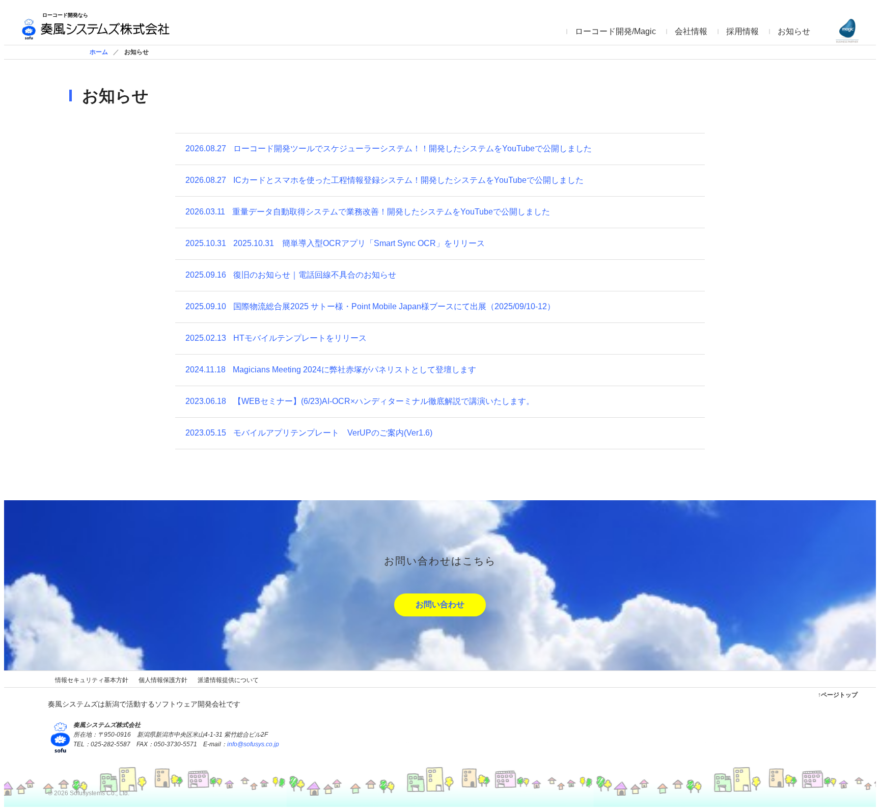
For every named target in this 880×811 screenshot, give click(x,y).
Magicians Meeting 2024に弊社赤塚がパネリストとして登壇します (330, 369)
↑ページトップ (838, 694)
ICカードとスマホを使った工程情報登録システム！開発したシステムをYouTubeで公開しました (384, 180)
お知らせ (794, 31)
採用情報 (742, 31)
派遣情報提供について (228, 680)
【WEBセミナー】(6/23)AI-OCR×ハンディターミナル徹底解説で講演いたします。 (359, 401)
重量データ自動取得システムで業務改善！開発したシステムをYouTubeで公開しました (367, 211)
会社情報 (691, 31)
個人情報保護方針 (163, 680)
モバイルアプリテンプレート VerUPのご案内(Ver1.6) (308, 432)
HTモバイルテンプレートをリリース (276, 338)
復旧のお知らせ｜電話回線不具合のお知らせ (290, 275)
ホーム (99, 52)
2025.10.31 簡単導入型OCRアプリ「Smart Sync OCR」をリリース (335, 243)
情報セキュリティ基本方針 (91, 680)
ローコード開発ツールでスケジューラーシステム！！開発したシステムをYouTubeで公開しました (388, 148)
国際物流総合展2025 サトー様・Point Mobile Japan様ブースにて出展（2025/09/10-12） (370, 306)
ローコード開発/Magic (615, 31)
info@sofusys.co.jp (253, 744)
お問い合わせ (440, 604)
